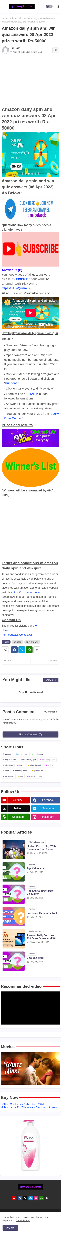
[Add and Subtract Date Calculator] (14, 894)
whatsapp (18, 816)
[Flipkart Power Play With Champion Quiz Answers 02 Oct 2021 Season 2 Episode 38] (14, 849)
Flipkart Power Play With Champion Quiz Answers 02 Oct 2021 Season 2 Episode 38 (41, 848)
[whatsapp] (41, 1198)
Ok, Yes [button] (10, 1227)
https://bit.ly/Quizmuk (16, 288)
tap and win (9, 776)
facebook (48, 800)
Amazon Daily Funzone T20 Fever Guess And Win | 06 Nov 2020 (42, 937)
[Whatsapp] (29, 649)
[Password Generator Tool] (14, 916)
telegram (48, 808)
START (32, 394)
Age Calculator (35, 868)
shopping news (21, 771)
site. (35, 625)
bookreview (39, 754)
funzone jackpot (48, 760)
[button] (49, 6)
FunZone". (12, 383)
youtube (18, 800)
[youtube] (14, 1198)
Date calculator (35, 957)
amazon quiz (22, 754)
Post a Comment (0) (30, 734)
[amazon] (47, 1198)
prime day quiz (36, 765)
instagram (48, 816)
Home (4, 18)
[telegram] (30, 1198)
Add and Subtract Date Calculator (40, 892)
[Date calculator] (14, 961)
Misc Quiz (9, 765)
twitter (18, 808)
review (50, 765)
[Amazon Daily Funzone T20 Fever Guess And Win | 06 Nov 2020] (14, 938)
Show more (50, 680)
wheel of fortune (35, 776)
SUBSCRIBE (21, 279)
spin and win (16, 18)
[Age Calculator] (14, 872)
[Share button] (36, 649)
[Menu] (4, 6)
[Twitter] (21, 649)
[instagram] (36, 1198)
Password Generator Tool (42, 913)
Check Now (22, 1220)
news (21, 765)
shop (7, 771)
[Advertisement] (30, 81)
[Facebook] (14, 649)
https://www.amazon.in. (26, 592)
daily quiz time (10, 760)
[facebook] (20, 1198)
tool (21, 776)
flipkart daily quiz (29, 760)
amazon (17, 642)
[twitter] (25, 1198)
